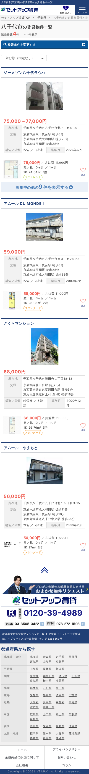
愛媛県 (47, 726)
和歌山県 (49, 707)
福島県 (60, 661)
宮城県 (34, 661)
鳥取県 (73, 714)
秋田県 (73, 656)
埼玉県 (63, 676)
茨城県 (34, 680)
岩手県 (60, 656)
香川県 (34, 726)
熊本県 (47, 733)
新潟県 (60, 669)
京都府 (60, 702)
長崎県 (34, 738)
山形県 (47, 661)
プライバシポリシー (67, 749)
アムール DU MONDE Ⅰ (24, 203)
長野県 (47, 669)
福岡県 (34, 733)
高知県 (60, 726)
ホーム (22, 749)
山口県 (47, 714)
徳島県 (73, 726)
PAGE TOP (44, 570)
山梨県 (34, 669)
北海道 (34, 656)
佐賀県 (47, 738)
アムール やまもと (21, 447)
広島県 (34, 714)
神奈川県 (49, 676)
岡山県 (60, 714)
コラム (66, 765)
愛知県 (34, 695)
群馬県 (60, 680)
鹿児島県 (74, 733)
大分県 (60, 733)
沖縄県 (60, 738)
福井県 (34, 688)
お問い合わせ (67, 757)
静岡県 (47, 695)
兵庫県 (47, 702)
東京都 (34, 676)
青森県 (47, 656)
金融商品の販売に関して (22, 757)
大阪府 (34, 702)
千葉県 (41, 17)
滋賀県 (34, 707)
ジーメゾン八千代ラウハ (24, 72)
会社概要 (22, 765)
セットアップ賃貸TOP (15, 17)
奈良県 (73, 702)
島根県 (34, 719)
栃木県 (47, 680)
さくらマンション (19, 323)
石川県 (47, 688)
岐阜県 (60, 695)
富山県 (60, 688)
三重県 (73, 695)
